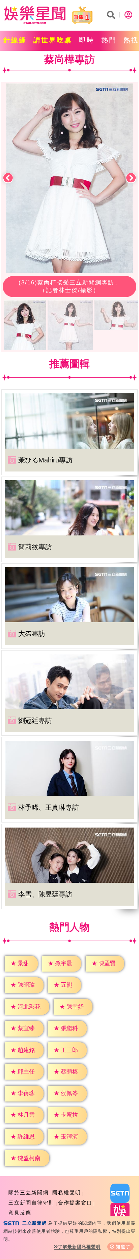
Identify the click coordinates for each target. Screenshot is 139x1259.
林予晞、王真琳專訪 (48, 807)
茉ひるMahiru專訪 (45, 460)
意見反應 (19, 1213)
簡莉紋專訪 (35, 547)
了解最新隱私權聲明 (79, 1246)
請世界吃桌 (52, 40)
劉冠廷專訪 (35, 720)
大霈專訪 (31, 633)
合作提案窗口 (75, 1202)
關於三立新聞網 (28, 1192)
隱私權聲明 (66, 1192)
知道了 (123, 1246)
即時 (86, 40)
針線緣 (15, 40)
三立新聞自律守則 (31, 1202)
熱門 (109, 40)
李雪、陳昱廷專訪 (45, 894)
